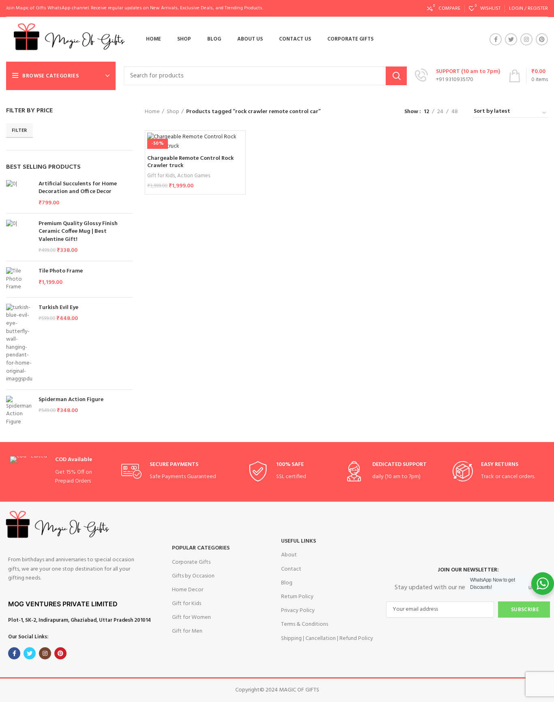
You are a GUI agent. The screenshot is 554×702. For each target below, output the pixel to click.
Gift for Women (191, 617)
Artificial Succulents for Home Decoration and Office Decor (78, 188)
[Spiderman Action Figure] (19, 411)
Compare (237, 146)
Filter (19, 131)
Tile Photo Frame (61, 271)
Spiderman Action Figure (71, 400)
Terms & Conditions (304, 624)
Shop (173, 111)
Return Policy (297, 596)
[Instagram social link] (526, 39)
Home (152, 111)
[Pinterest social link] (542, 39)
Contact (291, 569)
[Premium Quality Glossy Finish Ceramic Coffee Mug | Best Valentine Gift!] (19, 237)
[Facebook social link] (496, 39)
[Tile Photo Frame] (19, 279)
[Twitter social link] (511, 39)
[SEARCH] (396, 76)
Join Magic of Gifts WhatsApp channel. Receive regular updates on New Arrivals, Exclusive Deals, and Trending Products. (134, 8)
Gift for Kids (161, 176)
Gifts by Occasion (193, 576)
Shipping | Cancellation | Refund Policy (327, 638)
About (289, 555)
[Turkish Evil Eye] (19, 343)
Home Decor (187, 590)
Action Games (193, 176)
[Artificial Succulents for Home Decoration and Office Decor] (19, 193)
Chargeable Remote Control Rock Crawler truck (190, 162)
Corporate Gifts (191, 562)
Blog (286, 583)
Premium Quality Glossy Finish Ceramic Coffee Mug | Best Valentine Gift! (78, 232)
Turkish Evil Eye (58, 308)
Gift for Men (187, 631)
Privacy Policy (298, 610)
